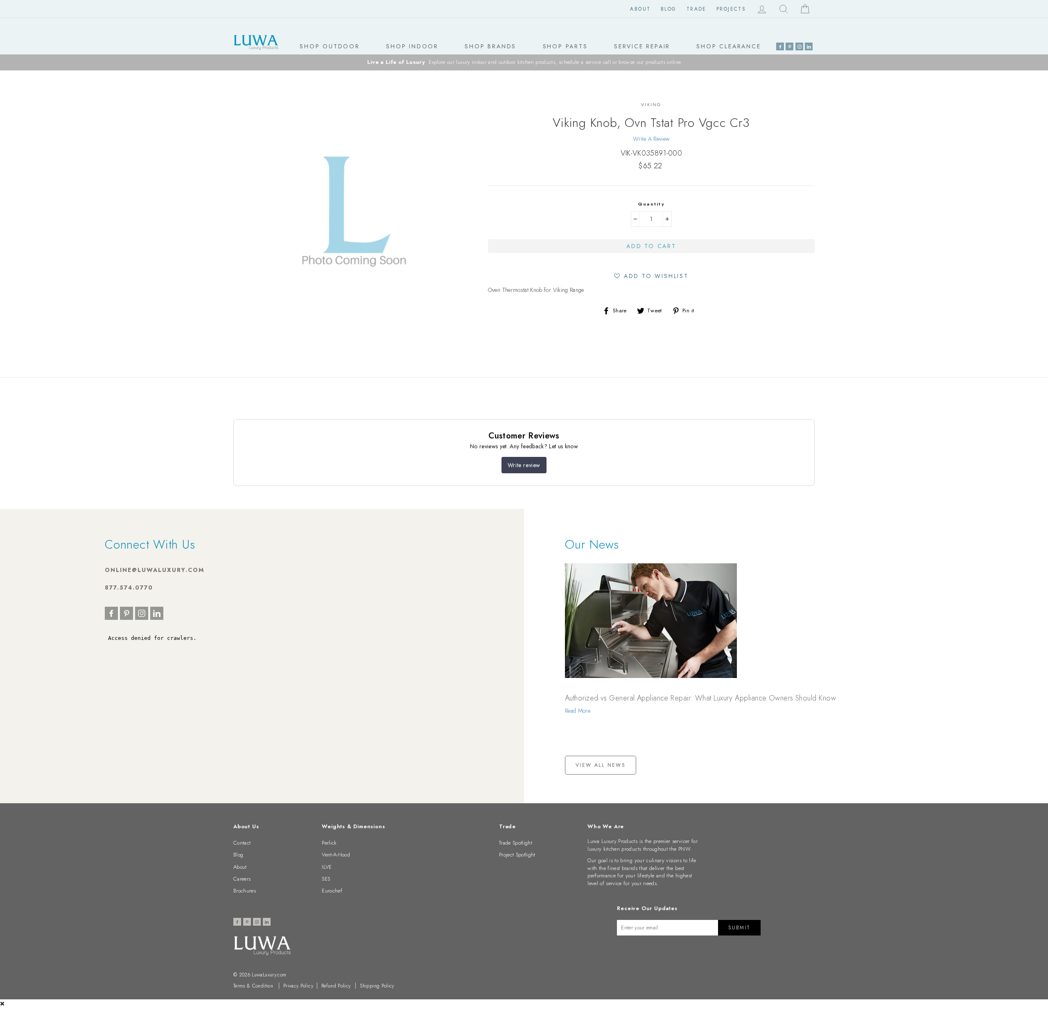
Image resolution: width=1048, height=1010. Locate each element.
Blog (669, 9)
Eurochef (332, 891)
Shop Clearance (728, 46)
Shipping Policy (377, 986)
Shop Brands (490, 46)
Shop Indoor (412, 46)
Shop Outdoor (330, 46)
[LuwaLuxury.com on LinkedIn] (809, 46)
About (640, 9)
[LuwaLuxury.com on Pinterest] (789, 46)
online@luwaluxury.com (154, 570)
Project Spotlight (517, 855)
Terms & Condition (253, 986)
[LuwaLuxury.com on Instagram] (799, 46)
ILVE (327, 867)
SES (326, 879)
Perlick (329, 843)
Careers (242, 879)
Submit (739, 927)
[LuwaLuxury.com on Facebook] (780, 46)
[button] (651, 275)
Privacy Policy (298, 986)
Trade (697, 9)
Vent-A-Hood (336, 855)
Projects (731, 9)
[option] (524, 62)
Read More (577, 711)
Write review (524, 465)
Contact (242, 843)
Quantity (651, 204)
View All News (601, 765)
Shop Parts (565, 46)
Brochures (244, 891)
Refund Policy (336, 986)
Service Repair (642, 46)
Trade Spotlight (515, 843)
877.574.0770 (129, 587)
